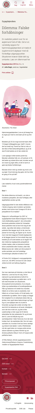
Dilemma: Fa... (23, 12)
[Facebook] (28, 398)
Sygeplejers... (10, 12)
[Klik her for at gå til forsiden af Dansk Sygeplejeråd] (8, 4)
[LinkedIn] (32, 398)
